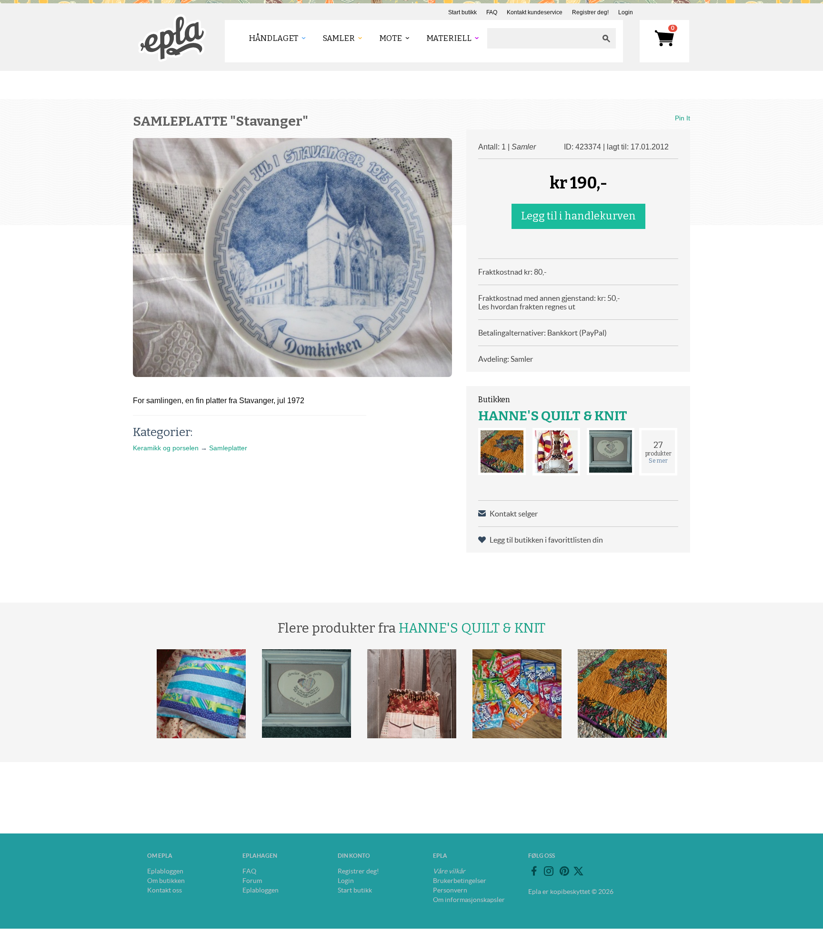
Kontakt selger (514, 513)
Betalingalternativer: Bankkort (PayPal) (542, 332)
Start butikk (462, 12)
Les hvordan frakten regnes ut (526, 306)
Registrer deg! (590, 12)
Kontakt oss (164, 890)
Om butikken (166, 880)
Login (625, 12)
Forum (252, 880)
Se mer (658, 460)
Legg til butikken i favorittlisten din (546, 539)
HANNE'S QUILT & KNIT (552, 416)
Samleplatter (228, 448)
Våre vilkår (449, 871)
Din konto (354, 856)
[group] (292, 257)
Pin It (682, 118)
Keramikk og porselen (166, 448)
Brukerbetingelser (459, 880)
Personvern (450, 890)
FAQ (491, 12)
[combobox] (542, 38)
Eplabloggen (165, 871)
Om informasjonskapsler (469, 899)
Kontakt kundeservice (534, 12)
